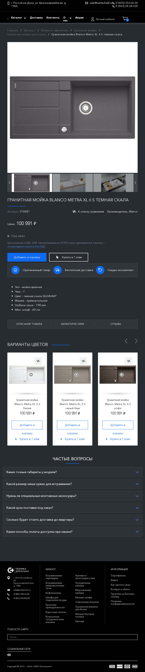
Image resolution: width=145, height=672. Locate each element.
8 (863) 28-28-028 (127, 6)
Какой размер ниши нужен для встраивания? (39, 484)
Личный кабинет (105, 19)
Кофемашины (53, 592)
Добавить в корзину (27, 257)
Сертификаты (118, 575)
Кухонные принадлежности (55, 606)
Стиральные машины (87, 601)
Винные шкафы (83, 597)
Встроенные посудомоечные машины (55, 619)
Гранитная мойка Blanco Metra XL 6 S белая (27, 404)
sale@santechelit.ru (101, 3)
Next (136, 341)
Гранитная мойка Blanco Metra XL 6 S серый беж (73, 404)
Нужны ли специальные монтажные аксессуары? (41, 496)
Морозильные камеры (83, 591)
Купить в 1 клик (72, 257)
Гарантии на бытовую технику (122, 595)
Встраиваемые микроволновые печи (55, 585)
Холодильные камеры (83, 584)
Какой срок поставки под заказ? (29, 508)
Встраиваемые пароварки (54, 577)
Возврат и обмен (120, 589)
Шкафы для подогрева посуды (56, 598)
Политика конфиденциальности (123, 602)
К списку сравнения (91, 211)
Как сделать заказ (120, 584)
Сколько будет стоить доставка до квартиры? (40, 519)
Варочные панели (56, 612)
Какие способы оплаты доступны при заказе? (39, 531)
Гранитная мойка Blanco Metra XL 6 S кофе (118, 404)
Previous (126, 341)
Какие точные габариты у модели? (31, 472)
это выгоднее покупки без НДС (26, 246)
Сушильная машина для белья (86, 608)
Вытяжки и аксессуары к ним (85, 577)
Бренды (79, 621)
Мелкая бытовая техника (84, 615)
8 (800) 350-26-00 (127, 3)
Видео (114, 580)
